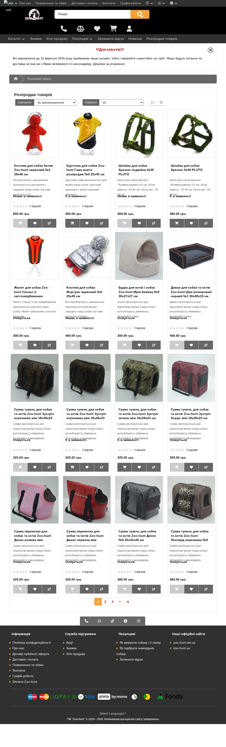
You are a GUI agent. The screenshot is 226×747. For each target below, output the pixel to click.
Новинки (135, 38)
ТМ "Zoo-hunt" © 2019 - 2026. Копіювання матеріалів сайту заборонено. (113, 719)
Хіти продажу (57, 38)
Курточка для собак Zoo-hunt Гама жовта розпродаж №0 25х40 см (85, 170)
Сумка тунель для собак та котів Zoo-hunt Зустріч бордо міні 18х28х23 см (191, 414)
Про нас (25, 3)
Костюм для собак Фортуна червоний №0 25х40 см (84, 292)
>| (127, 601)
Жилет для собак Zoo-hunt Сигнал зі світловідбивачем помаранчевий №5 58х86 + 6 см (33, 296)
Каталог (14, 38)
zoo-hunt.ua (181, 648)
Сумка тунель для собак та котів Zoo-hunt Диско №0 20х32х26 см (137, 536)
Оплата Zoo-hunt (25, 681)
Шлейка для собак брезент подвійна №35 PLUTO (136, 170)
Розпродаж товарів (162, 38)
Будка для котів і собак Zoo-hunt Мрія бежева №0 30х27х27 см (139, 292)
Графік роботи (130, 3)
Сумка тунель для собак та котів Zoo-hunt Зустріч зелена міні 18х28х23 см (138, 414)
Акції (69, 642)
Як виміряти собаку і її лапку (140, 642)
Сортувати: (25, 102)
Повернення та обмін (51, 3)
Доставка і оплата (85, 3)
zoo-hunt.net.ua (184, 642)
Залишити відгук (111, 38)
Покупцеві (80, 38)
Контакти (109, 3)
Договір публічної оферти (31, 654)
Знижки (36, 38)
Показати (91, 102)
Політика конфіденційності (32, 642)
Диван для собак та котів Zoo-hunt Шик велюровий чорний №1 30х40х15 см (191, 292)
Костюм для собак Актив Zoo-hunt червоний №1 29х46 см (33, 170)
